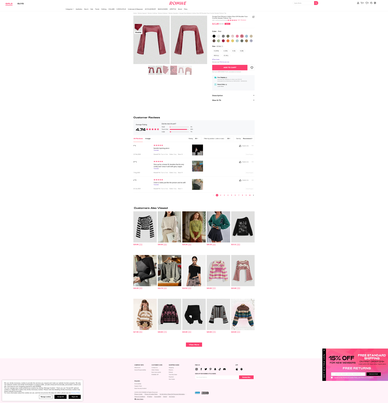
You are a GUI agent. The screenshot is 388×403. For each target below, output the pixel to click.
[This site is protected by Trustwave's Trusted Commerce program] (197, 393)
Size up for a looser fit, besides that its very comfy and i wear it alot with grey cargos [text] (169, 165)
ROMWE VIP (155, 374)
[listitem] (145, 232)
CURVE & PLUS (121, 9)
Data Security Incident (140, 388)
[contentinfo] (135, 244)
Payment (171, 377)
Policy (185, 9)
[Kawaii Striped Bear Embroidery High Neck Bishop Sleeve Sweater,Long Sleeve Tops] (243, 314)
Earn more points (156, 372)
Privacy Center (138, 394)
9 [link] (246, 195)
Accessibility (137, 384)
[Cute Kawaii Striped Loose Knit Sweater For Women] (145, 314)
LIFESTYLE (173, 9)
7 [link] (238, 195)
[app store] (236, 369)
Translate (156, 150)
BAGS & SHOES (163, 9)
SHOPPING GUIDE (174, 365)
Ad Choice (172, 396)
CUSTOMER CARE (157, 365)
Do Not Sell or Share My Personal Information (172, 394)
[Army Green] (228, 36)
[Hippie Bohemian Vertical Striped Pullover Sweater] (218, 314)
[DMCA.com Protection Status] (205, 393)
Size (216, 46)
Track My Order (173, 374)
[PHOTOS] (170, 40)
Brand (180, 9)
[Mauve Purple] (251, 41)
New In (86, 9)
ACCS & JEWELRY (150, 9)
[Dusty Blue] (242, 41)
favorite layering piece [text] (161, 148)
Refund (171, 372)
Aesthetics (79, 9)
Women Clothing (152, 13)
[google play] (241, 369)
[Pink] (232, 36)
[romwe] (178, 3)
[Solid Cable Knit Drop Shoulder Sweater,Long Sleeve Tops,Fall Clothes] (169, 227)
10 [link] (250, 195)
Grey (173, 154)
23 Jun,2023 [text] (137, 188)
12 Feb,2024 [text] (137, 154)
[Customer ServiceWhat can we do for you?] (371, 3)
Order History (155, 370)
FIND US (197, 365)
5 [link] (231, 195)
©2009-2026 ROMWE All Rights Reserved (146, 392)
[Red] (242, 36)
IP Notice (149, 396)
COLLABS (111, 9)
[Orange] (228, 41)
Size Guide (172, 379)
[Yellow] (232, 41)
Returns (171, 370)
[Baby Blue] (237, 41)
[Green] (218, 41)
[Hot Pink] (223, 41)
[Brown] (214, 41)
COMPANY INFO (139, 365)
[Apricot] (251, 36)
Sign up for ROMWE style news (205, 373)
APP (236, 365)
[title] (194, 208)
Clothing (103, 9)
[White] (218, 36)
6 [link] (235, 195)
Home (135, 13)
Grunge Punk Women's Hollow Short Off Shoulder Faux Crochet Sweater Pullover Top (230, 17)
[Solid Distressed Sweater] (194, 227)
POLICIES (137, 381)
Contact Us (155, 367)
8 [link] (242, 195)
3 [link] (224, 195)
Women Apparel (142, 13)
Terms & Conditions (139, 396)
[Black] (214, 36)
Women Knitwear (162, 13)
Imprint (165, 396)
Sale (91, 9)
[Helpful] (240, 146)
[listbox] (358, 3)
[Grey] (223, 36)
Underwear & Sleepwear (135, 9)
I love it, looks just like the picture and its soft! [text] (170, 182)
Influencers (137, 367)
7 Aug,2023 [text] (136, 172)
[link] (213, 195)
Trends (97, 9)
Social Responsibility (140, 370)
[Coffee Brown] (246, 41)
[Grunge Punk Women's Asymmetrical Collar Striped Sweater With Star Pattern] (145, 227)
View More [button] (194, 345)
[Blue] (246, 36)
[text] (171, 145)
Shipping (171, 367)
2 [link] (220, 195)
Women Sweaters (173, 13)
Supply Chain (138, 386)
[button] (252, 67)
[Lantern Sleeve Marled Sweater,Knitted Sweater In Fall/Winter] (169, 270)
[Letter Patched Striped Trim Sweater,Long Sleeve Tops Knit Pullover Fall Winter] (218, 227)
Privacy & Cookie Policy (151, 394)
